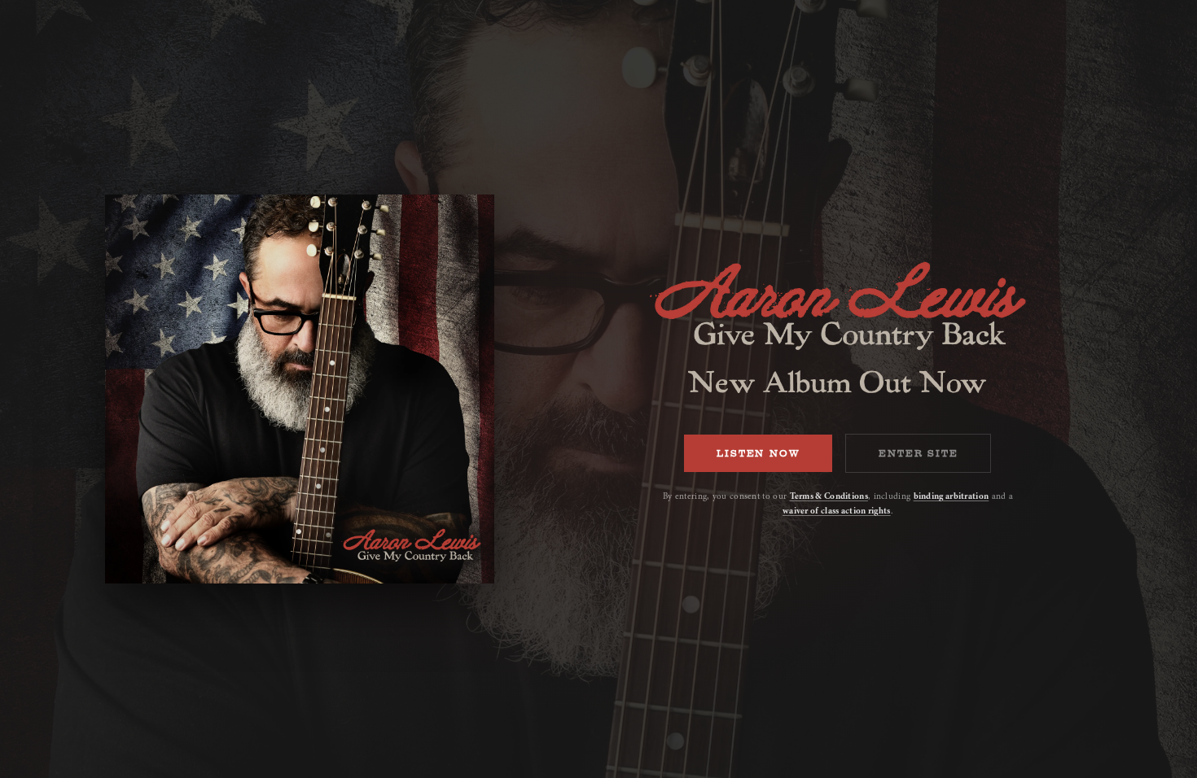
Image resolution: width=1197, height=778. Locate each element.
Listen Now (758, 453)
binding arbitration (951, 496)
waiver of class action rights (837, 511)
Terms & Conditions (829, 496)
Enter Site (918, 453)
